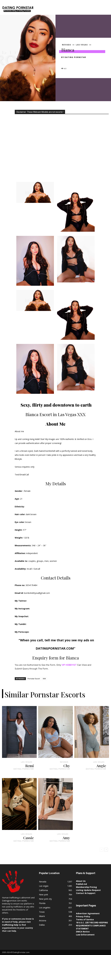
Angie (101, 765)
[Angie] (91, 732)
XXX (44, 678)
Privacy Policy (83, 916)
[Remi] (19, 732)
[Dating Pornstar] (18, 9)
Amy (66, 837)
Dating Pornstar (75, 57)
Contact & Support (85, 893)
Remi (29, 765)
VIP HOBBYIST (69, 665)
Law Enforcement (85, 934)
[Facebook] (64, 62)
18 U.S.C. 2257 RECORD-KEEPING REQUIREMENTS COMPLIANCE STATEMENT (92, 925)
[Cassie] (19, 804)
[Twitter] (71, 62)
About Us (81, 881)
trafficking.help (10, 924)
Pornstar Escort (34, 678)
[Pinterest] (77, 62)
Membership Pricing (86, 887)
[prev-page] (101, 850)
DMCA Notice (83, 931)
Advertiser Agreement (88, 913)
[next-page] (106, 850)
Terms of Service (85, 919)
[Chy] (55, 732)
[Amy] (55, 804)
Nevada (66, 45)
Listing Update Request (88, 890)
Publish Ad (81, 884)
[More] (91, 62)
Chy (66, 765)
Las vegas (82, 45)
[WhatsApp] (84, 62)
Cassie (28, 837)
